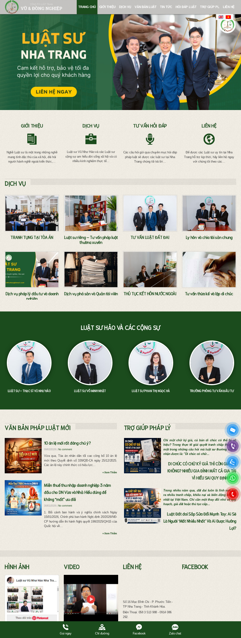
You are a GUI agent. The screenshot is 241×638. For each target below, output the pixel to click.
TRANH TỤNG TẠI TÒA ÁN (32, 237)
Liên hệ (229, 7)
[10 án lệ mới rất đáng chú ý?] (23, 455)
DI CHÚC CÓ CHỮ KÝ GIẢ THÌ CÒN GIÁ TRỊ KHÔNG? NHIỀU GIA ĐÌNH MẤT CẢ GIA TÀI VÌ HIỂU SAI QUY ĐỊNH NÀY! (202, 470)
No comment (65, 449)
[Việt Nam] (228, 17)
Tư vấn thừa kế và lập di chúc (209, 293)
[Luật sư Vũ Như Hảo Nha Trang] (32, 599)
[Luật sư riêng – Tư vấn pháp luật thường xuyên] (90, 213)
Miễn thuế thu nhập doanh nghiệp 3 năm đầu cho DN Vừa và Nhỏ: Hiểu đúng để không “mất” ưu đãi (77, 492)
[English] (220, 17)
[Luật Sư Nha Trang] (33, 7)
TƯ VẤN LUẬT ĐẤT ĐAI (150, 237)
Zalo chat (175, 633)
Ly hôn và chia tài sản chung (209, 237)
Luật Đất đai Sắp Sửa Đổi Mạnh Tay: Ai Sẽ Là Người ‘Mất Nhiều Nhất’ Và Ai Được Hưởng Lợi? (199, 520)
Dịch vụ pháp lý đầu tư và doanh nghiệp (32, 296)
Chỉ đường (102, 633)
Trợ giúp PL (209, 7)
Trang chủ (87, 7)
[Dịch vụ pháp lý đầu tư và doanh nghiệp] (31, 269)
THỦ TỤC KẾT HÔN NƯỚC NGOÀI (150, 293)
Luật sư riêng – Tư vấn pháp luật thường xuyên (91, 239)
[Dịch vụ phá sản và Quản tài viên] (90, 269)
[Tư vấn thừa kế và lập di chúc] (209, 269)
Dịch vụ (125, 7)
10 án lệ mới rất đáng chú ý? (67, 442)
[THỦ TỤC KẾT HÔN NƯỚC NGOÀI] (150, 269)
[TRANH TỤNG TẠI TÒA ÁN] (31, 213)
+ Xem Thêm (109, 472)
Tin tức (166, 7)
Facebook (139, 633)
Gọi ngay (66, 633)
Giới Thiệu (107, 7)
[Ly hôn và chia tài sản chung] (209, 213)
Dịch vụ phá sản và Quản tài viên (91, 293)
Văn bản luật (146, 7)
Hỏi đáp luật (186, 7)
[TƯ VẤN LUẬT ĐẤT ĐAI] (150, 213)
